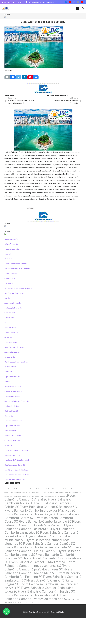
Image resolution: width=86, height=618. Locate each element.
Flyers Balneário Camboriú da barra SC (38, 527)
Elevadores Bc (9, 318)
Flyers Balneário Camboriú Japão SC (49, 543)
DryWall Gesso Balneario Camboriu (18, 288)
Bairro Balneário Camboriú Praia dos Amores (52, 492)
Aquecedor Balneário (12, 303)
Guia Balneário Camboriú (38, 612)
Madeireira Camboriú (12, 386)
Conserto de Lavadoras (13, 391)
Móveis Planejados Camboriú (15, 264)
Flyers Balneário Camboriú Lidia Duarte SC (42, 549)
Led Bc (7, 298)
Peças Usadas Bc (10, 327)
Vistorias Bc (9, 283)
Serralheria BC (10, 313)
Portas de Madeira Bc (12, 435)
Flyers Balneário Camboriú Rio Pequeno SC (42, 575)
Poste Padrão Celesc (12, 396)
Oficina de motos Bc (12, 440)
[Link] (5, 8)
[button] (6, 611)
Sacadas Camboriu (11, 352)
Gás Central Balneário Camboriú (16, 475)
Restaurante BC (10, 367)
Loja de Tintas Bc (11, 244)
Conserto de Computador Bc (15, 480)
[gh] (64, 96)
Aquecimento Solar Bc (13, 376)
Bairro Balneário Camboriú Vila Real (39, 496)
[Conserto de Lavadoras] (22, 96)
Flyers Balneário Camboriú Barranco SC (48, 507)
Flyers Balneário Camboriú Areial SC (40, 497)
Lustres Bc (8, 254)
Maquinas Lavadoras (12, 455)
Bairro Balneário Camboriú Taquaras (18, 496)
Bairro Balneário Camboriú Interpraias (37, 489)
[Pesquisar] (82, 8)
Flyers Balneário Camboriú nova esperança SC (39, 563)
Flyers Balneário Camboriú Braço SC (30, 514)
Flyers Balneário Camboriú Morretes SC (37, 562)
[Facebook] (66, 2)
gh (5, 322)
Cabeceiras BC (10, 278)
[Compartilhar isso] (13, 77)
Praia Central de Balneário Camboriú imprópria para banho (39, 602)
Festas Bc (8, 372)
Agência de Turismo (12, 426)
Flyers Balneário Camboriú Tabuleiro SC (46, 591)
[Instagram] (74, 2)
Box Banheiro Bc (10, 430)
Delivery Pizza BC (11, 411)
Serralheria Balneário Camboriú (16, 401)
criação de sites (10, 337)
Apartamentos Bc (11, 239)
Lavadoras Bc (9, 357)
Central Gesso (9, 416)
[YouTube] (70, 2)
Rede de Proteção (11, 342)
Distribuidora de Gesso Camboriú (17, 268)
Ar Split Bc (8, 445)
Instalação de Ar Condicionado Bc (17, 460)
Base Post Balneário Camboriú (16, 347)
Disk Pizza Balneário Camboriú (16, 362)
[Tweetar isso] (18, 77)
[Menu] (77, 8)
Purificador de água (11, 406)
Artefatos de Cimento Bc (14, 293)
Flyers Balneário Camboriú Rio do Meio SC (38, 571)
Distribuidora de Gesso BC (14, 465)
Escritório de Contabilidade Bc (16, 470)
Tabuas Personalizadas (13, 421)
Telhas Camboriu (10, 273)
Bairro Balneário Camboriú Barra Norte (15, 489)
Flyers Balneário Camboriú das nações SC (39, 530)
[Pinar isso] (30, 77)
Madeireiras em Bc (11, 249)
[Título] (78, 2)
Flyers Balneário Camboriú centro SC (45, 521)
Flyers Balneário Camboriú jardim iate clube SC (38, 547)
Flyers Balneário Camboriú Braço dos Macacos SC (40, 510)
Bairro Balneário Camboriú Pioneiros (29, 492)
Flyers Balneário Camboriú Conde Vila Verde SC (42, 523)
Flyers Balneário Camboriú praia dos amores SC (37, 567)
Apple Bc (8, 381)
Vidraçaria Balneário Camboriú (16, 450)
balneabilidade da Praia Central (58, 496)
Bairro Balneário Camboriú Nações (57, 489)
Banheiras (8, 259)
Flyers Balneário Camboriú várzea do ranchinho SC (36, 597)
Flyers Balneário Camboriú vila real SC (31, 595)
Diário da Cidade (57, 612)
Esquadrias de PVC (11, 332)
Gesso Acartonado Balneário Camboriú (43, 21)
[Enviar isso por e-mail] (7, 77)
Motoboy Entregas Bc (13, 308)
